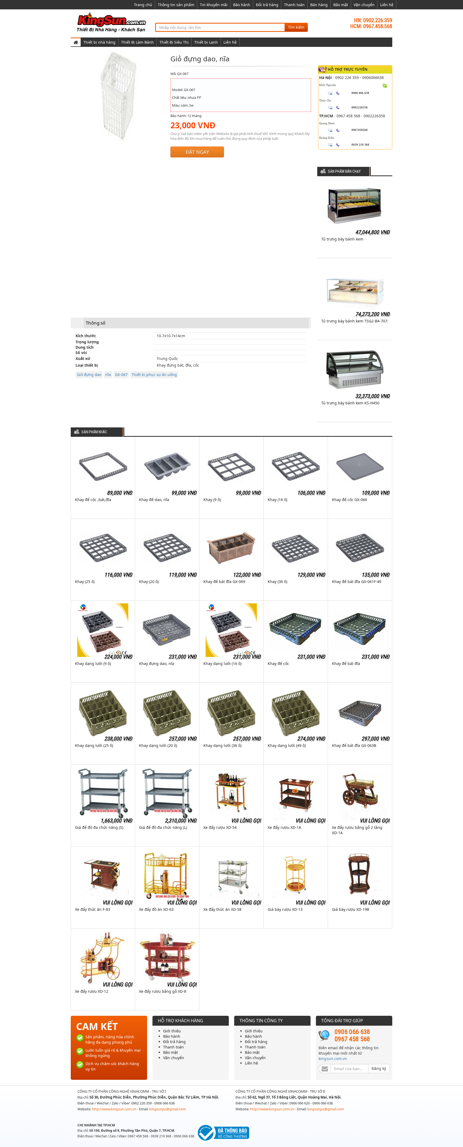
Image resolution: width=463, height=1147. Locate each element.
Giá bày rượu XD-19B (350, 909)
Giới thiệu (172, 1030)
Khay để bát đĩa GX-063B (354, 745)
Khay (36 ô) (277, 581)
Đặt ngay (197, 152)
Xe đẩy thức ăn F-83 (92, 909)
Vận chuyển (364, 4)
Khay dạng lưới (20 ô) (158, 745)
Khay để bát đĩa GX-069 (224, 581)
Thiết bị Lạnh (206, 42)
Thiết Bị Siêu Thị (174, 42)
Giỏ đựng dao (89, 374)
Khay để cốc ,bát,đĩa (93, 499)
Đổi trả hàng (267, 4)
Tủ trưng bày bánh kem (342, 239)
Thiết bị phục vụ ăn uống (154, 374)
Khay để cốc (278, 663)
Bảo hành (241, 4)
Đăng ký (379, 1068)
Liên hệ (386, 4)
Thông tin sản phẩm (176, 4)
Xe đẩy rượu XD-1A (284, 827)
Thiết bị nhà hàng (99, 42)
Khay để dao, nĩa (154, 499)
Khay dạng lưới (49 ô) (287, 745)
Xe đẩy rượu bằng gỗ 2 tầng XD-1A (357, 830)
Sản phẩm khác (94, 432)
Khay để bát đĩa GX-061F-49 (356, 581)
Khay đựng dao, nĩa (156, 663)
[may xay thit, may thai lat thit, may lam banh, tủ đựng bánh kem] (112, 21)
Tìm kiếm (296, 27)
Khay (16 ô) (277, 499)
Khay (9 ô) (212, 499)
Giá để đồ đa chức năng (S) (99, 827)
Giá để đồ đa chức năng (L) (163, 827)
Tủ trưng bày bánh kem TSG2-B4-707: (354, 321)
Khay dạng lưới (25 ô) (94, 745)
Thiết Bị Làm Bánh (137, 42)
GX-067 (121, 374)
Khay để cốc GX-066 (349, 499)
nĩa (108, 374)
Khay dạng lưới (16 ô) (222, 663)
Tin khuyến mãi (213, 4)
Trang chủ (143, 4)
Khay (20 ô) (149, 581)
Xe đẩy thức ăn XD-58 (222, 909)
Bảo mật (340, 4)
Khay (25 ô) (85, 581)
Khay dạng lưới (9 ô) (93, 663)
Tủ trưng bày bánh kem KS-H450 (350, 402)
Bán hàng (319, 4)
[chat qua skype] (384, 85)
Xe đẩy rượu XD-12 (91, 991)
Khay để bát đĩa (346, 663)
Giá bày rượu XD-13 (285, 909)
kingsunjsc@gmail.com (167, 1109)
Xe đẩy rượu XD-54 (220, 827)
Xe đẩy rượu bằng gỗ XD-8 (162, 991)
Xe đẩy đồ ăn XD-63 (156, 909)
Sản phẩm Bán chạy (344, 172)
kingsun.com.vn (333, 1058)
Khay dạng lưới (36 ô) (222, 745)
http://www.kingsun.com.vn (114, 1109)
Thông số (95, 323)
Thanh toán (294, 4)
